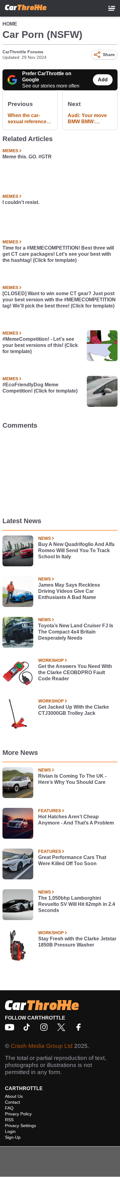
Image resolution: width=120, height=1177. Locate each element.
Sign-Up (13, 1137)
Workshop (51, 660)
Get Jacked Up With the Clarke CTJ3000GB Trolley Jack (73, 710)
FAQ (9, 1108)
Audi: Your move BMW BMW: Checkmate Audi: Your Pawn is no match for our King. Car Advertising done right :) (88, 119)
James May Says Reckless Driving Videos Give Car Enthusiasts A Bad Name (69, 591)
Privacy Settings (20, 1125)
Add (103, 79)
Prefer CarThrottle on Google (46, 76)
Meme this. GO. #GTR (27, 156)
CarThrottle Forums (22, 51)
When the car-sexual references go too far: (28, 119)
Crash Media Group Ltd (42, 1046)
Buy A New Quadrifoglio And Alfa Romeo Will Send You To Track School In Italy (76, 550)
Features (49, 810)
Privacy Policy (18, 1114)
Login (10, 1131)
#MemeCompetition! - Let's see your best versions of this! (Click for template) (40, 345)
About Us (14, 1096)
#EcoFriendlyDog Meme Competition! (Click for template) (40, 387)
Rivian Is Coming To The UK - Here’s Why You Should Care (72, 779)
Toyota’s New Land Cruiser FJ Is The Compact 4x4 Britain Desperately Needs (75, 632)
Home (9, 23)
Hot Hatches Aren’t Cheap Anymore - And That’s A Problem (76, 819)
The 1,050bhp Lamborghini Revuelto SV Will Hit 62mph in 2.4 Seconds (76, 904)
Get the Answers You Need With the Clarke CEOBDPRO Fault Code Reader (75, 672)
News (44, 538)
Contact (12, 1102)
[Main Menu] (111, 8)
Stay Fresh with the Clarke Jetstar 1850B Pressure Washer (77, 941)
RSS (9, 1120)
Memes (10, 150)
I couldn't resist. (20, 202)
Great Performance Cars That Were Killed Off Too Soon (72, 860)
